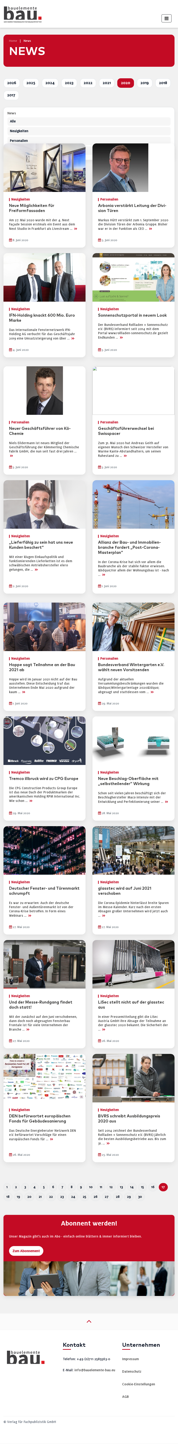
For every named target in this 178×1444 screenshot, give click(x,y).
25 (84, 1196)
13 (121, 1187)
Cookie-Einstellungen (138, 1384)
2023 (69, 83)
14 (132, 1187)
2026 (11, 83)
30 (140, 1196)
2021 (107, 83)
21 (40, 1196)
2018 (163, 83)
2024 (50, 83)
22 (51, 1196)
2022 (88, 83)
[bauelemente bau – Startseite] (23, 1358)
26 (95, 1196)
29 (129, 1196)
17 (163, 1187)
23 (62, 1196)
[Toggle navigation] (167, 18)
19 (18, 1196)
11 (101, 1187)
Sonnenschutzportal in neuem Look (132, 315)
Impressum (130, 1359)
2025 (30, 83)
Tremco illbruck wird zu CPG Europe (43, 779)
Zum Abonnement (26, 1251)
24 (73, 1196)
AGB (125, 1396)
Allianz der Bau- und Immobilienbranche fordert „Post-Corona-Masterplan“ (129, 547)
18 (8, 1196)
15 (142, 1187)
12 (111, 1187)
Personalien (19, 141)
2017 (11, 95)
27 (106, 1196)
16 (152, 1187)
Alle (13, 121)
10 (90, 1187)
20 (29, 1196)
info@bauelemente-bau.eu (94, 1370)
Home (13, 40)
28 (118, 1196)
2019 (144, 83)
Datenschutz (131, 1371)
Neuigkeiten (19, 131)
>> (75, 229)
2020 (125, 83)
